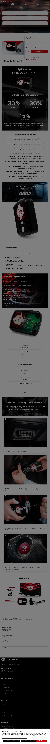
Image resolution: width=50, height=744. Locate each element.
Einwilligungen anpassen (28, 740)
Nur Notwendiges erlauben (11, 740)
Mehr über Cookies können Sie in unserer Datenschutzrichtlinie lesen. (14, 738)
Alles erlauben (41, 740)
